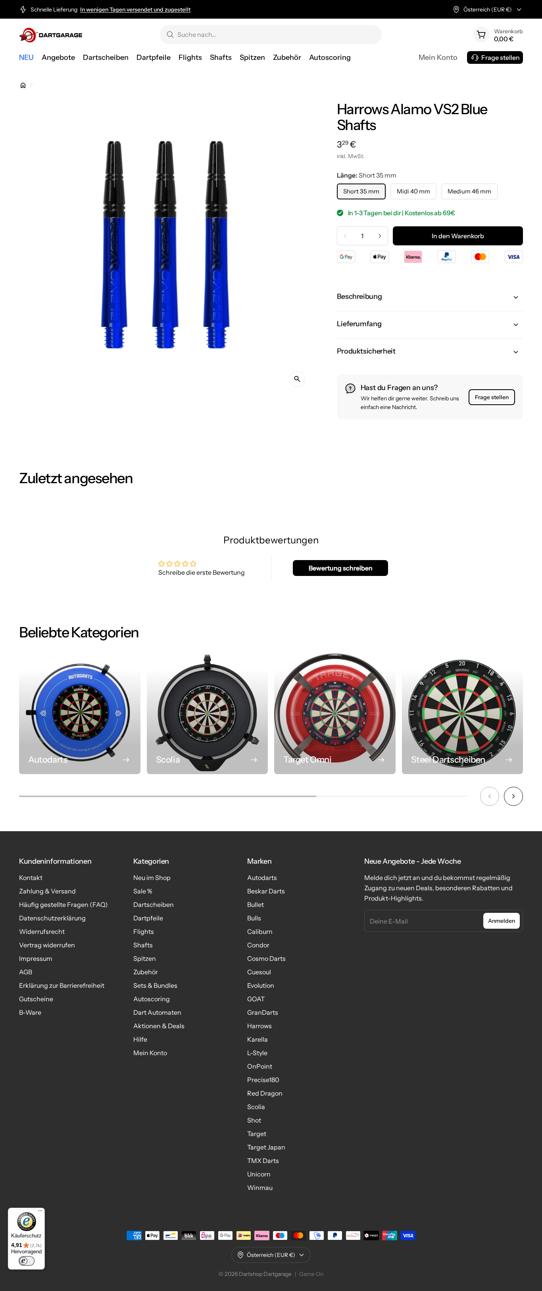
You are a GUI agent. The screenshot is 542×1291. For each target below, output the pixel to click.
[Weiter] (513, 796)
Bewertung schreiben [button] (341, 568)
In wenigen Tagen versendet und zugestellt (135, 9)
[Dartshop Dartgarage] (50, 34)
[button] (430, 297)
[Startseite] (23, 85)
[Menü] (40, 1212)
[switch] (27, 1261)
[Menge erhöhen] (380, 236)
